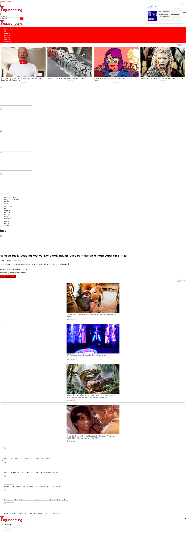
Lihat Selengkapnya (8, 276)
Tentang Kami (9, 225)
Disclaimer (8, 201)
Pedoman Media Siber (12, 199)
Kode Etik (7, 203)
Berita (6, 208)
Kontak (6, 222)
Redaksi (7, 223)
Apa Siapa (8, 206)
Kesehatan (8, 218)
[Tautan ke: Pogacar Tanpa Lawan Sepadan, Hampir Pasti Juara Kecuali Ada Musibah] (16, 127)
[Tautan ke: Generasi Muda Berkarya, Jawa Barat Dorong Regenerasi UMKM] (16, 105)
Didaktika (7, 210)
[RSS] (185, 519)
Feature (7, 214)
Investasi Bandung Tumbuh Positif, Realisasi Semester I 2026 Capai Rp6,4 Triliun (28, 194)
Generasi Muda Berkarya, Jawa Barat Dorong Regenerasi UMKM (23, 107)
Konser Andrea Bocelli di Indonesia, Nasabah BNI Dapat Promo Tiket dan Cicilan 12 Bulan (32, 172)
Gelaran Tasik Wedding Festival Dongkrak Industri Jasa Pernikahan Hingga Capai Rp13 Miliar (64, 255)
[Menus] (1, 3)
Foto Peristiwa (9, 216)
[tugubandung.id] (11, 12)
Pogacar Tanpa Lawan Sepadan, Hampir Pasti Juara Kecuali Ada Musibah (26, 129)
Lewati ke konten (6, 1)
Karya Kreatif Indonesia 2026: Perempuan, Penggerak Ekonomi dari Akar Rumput (29, 150)
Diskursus (7, 212)
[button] (21, 18)
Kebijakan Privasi (10, 197)
